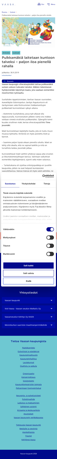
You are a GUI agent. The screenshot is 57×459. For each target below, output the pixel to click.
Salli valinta (28, 273)
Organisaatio (28, 373)
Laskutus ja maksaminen (28, 403)
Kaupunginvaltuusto (28, 355)
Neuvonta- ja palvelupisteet (28, 395)
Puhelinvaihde (28, 399)
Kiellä (28, 281)
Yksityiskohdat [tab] (28, 183)
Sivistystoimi (28, 381)
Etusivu (4, 12)
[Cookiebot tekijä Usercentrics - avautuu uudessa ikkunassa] (42, 176)
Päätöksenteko (28, 347)
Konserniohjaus (28, 377)
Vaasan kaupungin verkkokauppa (28, 417)
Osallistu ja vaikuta (28, 366)
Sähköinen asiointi (28, 406)
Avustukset (28, 414)
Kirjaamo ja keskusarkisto (28, 410)
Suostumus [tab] (10, 183)
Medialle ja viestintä (28, 428)
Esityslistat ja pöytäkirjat (28, 351)
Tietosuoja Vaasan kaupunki (28, 425)
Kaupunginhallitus (28, 358)
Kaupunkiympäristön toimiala (28, 384)
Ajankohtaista (28, 432)
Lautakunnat (28, 362)
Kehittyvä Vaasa (28, 439)
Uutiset (12, 12)
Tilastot (28, 436)
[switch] (50, 237)
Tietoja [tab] (47, 183)
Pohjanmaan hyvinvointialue (28, 388)
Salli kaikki (28, 265)
